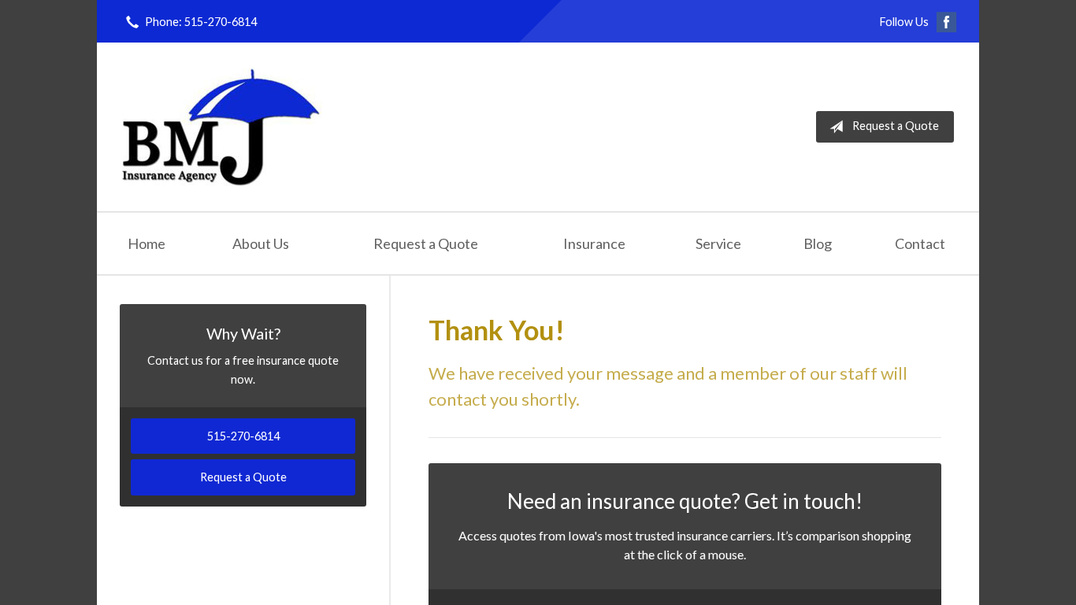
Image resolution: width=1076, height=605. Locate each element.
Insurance (594, 243)
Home (146, 243)
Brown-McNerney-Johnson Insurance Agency (222, 127)
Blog (817, 243)
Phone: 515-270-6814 (201, 21)
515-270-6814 (243, 436)
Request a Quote (895, 125)
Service (718, 243)
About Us (260, 243)
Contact (920, 243)
